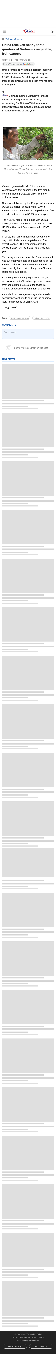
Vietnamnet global (13, 39)
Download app (14, 1346)
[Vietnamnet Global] (29, 33)
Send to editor (41, 1346)
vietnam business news (19, 318)
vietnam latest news (42, 318)
